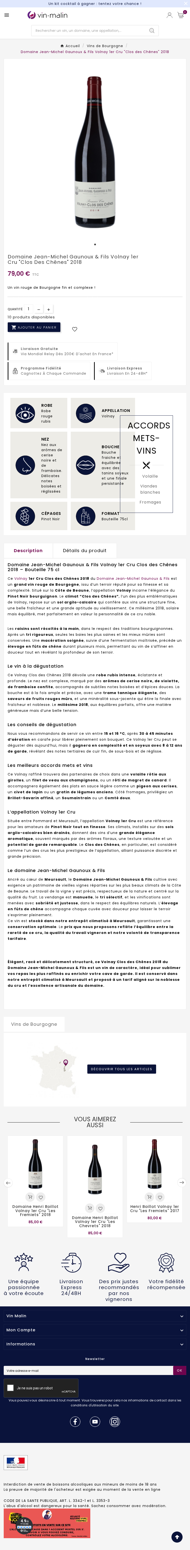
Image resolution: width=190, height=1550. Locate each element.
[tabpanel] (95, 150)
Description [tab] (28, 550)
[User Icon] (169, 15)
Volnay (21, 578)
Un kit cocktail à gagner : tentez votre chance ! (95, 3)
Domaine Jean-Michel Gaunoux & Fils (133, 578)
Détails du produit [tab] (85, 550)
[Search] (151, 30)
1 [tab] (95, 244)
